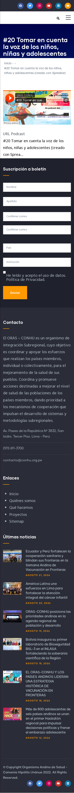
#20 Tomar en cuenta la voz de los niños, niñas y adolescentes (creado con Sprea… (34, 148)
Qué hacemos (21, 507)
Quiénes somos (22, 501)
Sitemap (16, 521)
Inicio (8, 63)
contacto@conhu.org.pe (22, 460)
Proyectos (18, 515)
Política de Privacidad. (25, 280)
